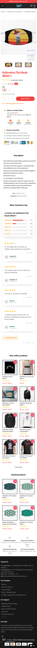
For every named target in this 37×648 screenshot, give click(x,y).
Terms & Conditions (7, 587)
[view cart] (34, 6)
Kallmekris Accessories (14, 12)
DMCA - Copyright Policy (8, 592)
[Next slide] (33, 37)
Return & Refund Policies (8, 609)
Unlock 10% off (4, 640)
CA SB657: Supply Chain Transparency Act (13, 595)
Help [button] (33, 645)
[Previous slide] (4, 37)
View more (18, 467)
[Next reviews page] (33, 342)
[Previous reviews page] (24, 342)
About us (4, 584)
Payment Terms (6, 606)
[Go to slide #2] (18, 64)
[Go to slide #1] (8, 64)
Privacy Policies (5, 589)
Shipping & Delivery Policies (9, 603)
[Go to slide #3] (28, 64)
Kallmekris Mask (30, 12)
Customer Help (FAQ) (7, 614)
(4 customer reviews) (17, 80)
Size (3, 87)
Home (3, 12)
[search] (31, 6)
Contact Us (4, 611)
